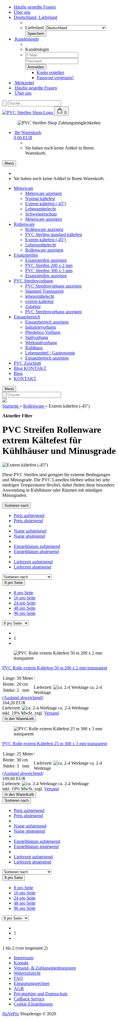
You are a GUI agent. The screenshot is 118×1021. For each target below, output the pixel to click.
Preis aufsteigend (29, 515)
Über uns (22, 12)
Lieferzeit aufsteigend (33, 561)
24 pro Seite (25, 603)
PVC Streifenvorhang (33, 280)
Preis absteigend (28, 520)
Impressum (24, 957)
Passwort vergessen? (55, 77)
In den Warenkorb (19, 719)
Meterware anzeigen (43, 193)
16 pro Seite (25, 597)
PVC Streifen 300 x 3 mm (48, 270)
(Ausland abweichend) (22, 697)
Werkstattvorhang (41, 342)
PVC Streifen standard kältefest (53, 234)
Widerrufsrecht (27, 973)
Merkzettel (24, 82)
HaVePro (10, 1013)
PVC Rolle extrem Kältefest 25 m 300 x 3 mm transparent (54, 743)
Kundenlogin (26, 39)
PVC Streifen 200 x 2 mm (48, 265)
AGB (19, 988)
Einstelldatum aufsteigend (37, 546)
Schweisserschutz (41, 214)
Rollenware (24, 224)
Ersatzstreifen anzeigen (46, 260)
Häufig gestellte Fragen (35, 7)
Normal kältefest (40, 198)
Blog (19, 368)
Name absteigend (29, 536)
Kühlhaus (34, 347)
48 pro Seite (25, 608)
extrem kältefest (39, 301)
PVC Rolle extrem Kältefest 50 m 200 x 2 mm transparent (54, 667)
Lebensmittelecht (40, 208)
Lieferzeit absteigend (32, 567)
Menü (9, 163)
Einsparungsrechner (32, 983)
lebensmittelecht (39, 296)
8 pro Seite (23, 592)
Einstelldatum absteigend (36, 551)
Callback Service (29, 998)
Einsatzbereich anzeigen (47, 322)
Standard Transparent (44, 291)
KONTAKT (35, 368)
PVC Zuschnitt (27, 363)
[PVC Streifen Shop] (28, 112)
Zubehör (33, 306)
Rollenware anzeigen (44, 229)
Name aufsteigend (30, 531)
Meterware (23, 188)
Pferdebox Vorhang (42, 332)
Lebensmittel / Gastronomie (50, 352)
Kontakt (21, 962)
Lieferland (34, 27)
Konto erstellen (50, 72)
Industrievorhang (40, 327)
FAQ (18, 978)
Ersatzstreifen (26, 255)
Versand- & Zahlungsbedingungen (45, 968)
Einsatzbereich (27, 316)
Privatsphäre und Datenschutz (41, 993)
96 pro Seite (25, 613)
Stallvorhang (36, 337)
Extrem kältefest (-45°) (45, 203)
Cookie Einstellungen (33, 1004)
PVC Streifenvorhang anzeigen (53, 286)
